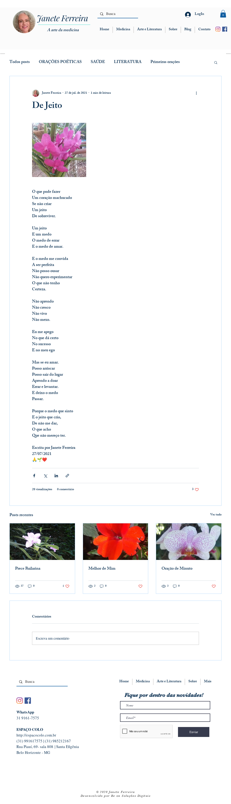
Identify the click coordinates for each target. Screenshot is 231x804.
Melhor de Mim (102, 569)
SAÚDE (98, 62)
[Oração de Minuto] (188, 541)
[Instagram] (217, 29)
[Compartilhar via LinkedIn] (56, 475)
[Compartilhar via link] (67, 475)
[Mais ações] (196, 93)
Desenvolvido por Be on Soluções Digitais (115, 795)
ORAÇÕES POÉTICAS (60, 62)
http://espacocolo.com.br (36, 735)
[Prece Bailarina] (42, 541)
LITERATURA (127, 62)
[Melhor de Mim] (115, 541)
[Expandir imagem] (59, 150)
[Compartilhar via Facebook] (34, 475)
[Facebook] (224, 29)
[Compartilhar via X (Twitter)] (45, 475)
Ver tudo (216, 515)
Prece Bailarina (27, 569)
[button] (223, 13)
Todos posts (19, 62)
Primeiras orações (165, 62)
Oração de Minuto (177, 569)
